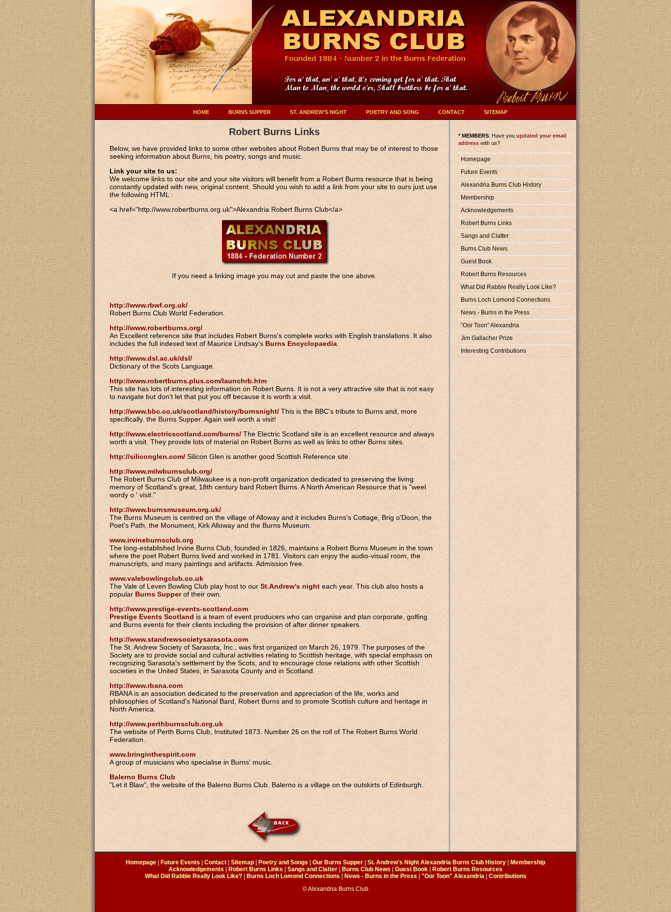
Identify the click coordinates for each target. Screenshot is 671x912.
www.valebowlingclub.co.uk (156, 578)
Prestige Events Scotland (152, 617)
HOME (201, 112)
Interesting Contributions (493, 350)
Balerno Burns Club (142, 777)
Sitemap (242, 862)
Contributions (508, 876)
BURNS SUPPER (249, 112)
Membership (477, 197)
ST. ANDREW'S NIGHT (318, 112)
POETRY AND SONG (392, 112)
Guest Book (476, 261)
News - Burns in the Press (495, 312)
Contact (215, 862)
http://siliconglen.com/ (147, 456)
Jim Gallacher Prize (487, 338)
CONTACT (451, 112)
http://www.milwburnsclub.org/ (161, 471)
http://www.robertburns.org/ (156, 328)
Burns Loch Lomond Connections (505, 299)
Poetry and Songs (283, 862)
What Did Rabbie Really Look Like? (508, 287)
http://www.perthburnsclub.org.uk (166, 724)
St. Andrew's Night (393, 862)
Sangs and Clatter (485, 235)
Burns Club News (484, 248)
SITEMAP (495, 112)
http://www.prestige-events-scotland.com (179, 609)
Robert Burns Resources (494, 274)
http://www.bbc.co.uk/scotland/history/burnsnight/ (194, 411)
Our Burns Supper (337, 862)
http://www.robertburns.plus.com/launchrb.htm (188, 381)
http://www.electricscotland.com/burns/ (175, 434)
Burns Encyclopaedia (301, 343)
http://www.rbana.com (146, 685)
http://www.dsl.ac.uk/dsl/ (151, 358)
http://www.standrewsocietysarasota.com (179, 639)
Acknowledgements (487, 210)
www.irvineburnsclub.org (152, 540)
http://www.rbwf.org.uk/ (149, 305)
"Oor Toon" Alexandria (490, 325)
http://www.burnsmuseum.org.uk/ (165, 509)
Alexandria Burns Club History (501, 184)
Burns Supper (158, 594)
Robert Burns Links (486, 223)
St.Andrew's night (290, 586)
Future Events (479, 172)
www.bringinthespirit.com (153, 754)
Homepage (476, 159)
